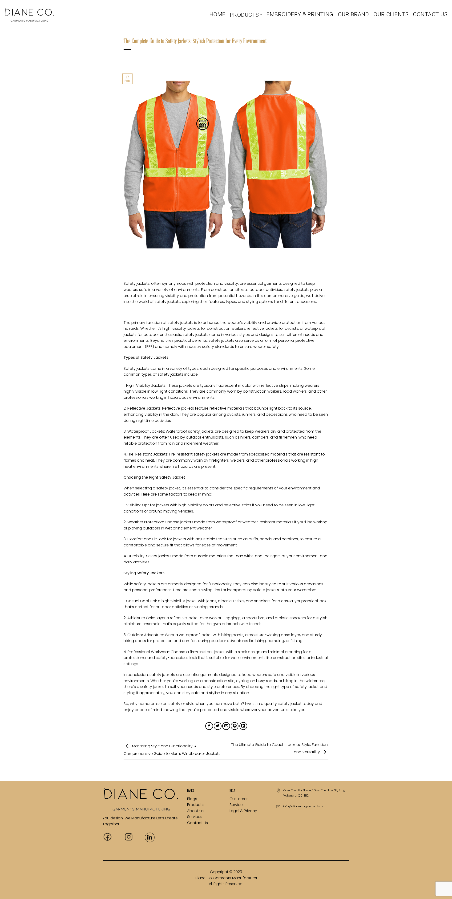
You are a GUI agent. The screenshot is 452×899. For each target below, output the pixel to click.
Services (194, 816)
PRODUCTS (244, 15)
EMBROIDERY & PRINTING (299, 14)
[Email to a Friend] (226, 726)
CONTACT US (430, 14)
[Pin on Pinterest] (234, 726)
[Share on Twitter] (218, 726)
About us (195, 811)
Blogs (192, 798)
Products (195, 804)
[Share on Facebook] (209, 726)
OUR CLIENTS (390, 14)
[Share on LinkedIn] (243, 726)
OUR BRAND (353, 14)
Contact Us (197, 823)
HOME (218, 14)
